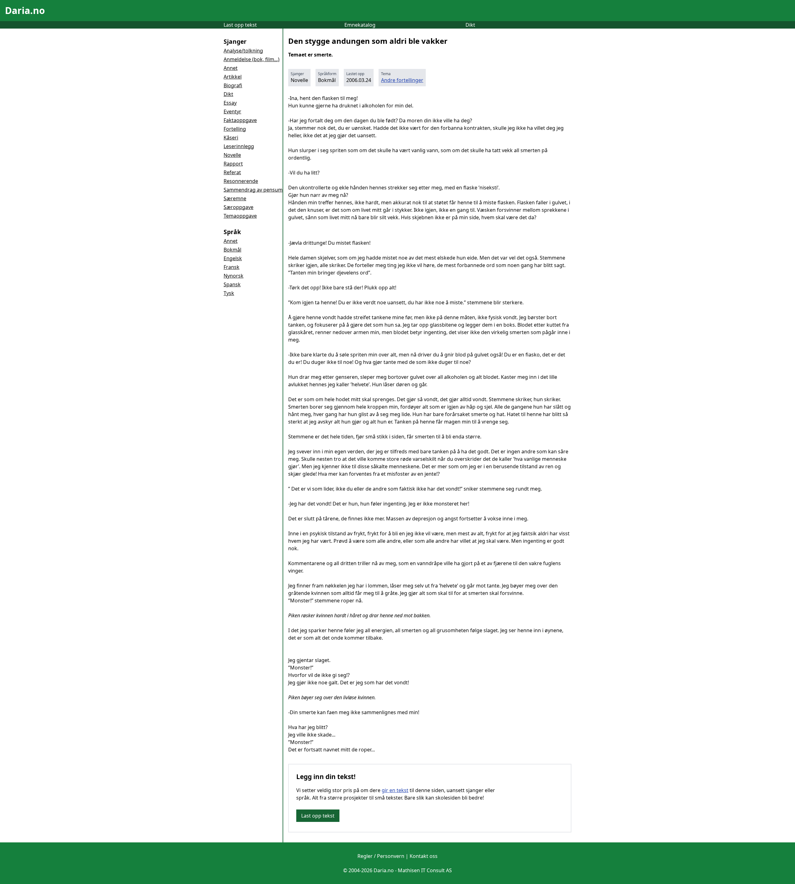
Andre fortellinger (402, 80)
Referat (232, 172)
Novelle (232, 155)
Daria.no (25, 10)
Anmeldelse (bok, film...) (251, 59)
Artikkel (233, 76)
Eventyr (232, 111)
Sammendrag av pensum (253, 189)
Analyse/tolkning (243, 50)
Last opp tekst (240, 24)
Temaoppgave (240, 215)
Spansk (232, 284)
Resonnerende (241, 181)
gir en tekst (395, 790)
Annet (231, 68)
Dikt (470, 24)
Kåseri (231, 137)
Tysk (229, 293)
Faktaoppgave (240, 120)
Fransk (231, 267)
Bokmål (232, 249)
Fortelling (235, 128)
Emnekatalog (359, 24)
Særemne (235, 198)
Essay (230, 102)
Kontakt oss (424, 856)
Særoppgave (238, 207)
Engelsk (233, 258)
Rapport (233, 163)
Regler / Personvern (380, 856)
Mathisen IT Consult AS (425, 870)
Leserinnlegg (239, 146)
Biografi (233, 85)
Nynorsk (233, 275)
